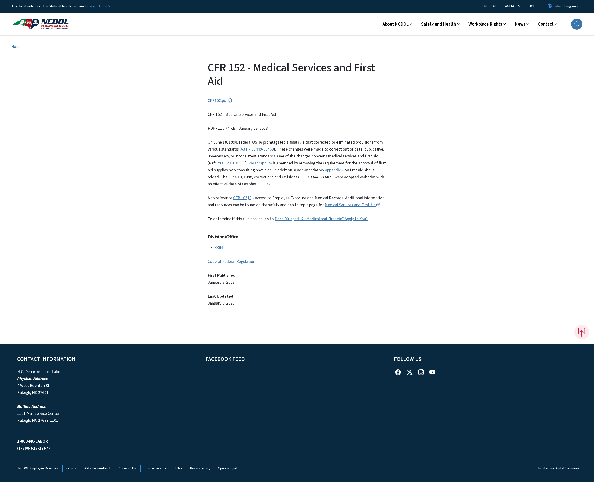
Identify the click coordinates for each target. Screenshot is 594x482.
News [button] (520, 24)
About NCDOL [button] (396, 24)
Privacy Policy (200, 468)
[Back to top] (581, 332)
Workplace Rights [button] (485, 24)
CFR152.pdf (218, 100)
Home (16, 46)
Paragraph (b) (260, 163)
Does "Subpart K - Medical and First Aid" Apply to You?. (321, 219)
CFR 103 (240, 198)
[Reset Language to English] (550, 6)
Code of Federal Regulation (231, 261)
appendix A (334, 170)
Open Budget (228, 468)
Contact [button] (546, 24)
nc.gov (71, 468)
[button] (576, 24)
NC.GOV (490, 6)
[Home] (41, 18)
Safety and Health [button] (438, 24)
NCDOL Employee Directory (38, 468)
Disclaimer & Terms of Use (163, 468)
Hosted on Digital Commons (559, 468)
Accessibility (128, 468)
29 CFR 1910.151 (231, 163)
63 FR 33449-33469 (257, 149)
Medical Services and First (350, 205)
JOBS (533, 6)
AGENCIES (512, 6)
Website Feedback (97, 468)
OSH (219, 248)
